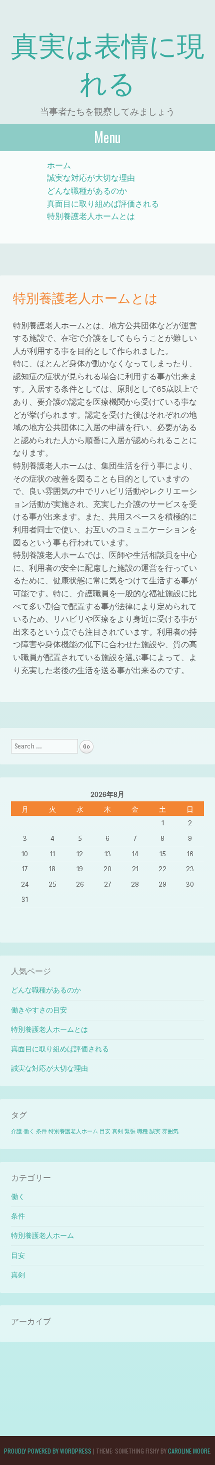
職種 (142, 1131)
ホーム (59, 165)
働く (29, 1131)
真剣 (117, 1131)
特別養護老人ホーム (73, 1131)
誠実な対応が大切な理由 (91, 178)
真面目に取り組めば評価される (103, 204)
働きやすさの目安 (39, 1010)
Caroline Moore (189, 1451)
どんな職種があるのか (87, 191)
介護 (16, 1131)
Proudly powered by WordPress (48, 1451)
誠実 (155, 1131)
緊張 (130, 1131)
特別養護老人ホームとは (91, 216)
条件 (41, 1131)
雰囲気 (170, 1131)
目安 (105, 1131)
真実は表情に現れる (107, 62)
